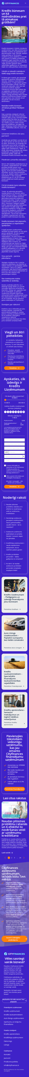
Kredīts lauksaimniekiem (13, 1015)
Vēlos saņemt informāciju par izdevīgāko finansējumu (15, 477)
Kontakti (7, 1054)
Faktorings (8, 1041)
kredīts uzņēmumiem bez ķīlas (14, 118)
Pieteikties (13, 368)
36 (23, 412)
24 (21, 412)
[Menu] (25, 3)
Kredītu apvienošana (12, 1034)
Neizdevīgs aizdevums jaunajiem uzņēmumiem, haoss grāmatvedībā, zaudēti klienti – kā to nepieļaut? (14, 522)
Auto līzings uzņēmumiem (14, 1018)
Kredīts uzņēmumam (12, 1011)
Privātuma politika (11, 1062)
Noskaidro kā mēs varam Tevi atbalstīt (13, 1000)
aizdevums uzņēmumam (12, 250)
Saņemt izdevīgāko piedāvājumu (13, 939)
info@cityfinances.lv (11, 1065)
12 (16, 412)
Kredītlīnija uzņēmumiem (13, 1037)
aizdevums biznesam (13, 319)
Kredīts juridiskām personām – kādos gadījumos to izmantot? (14, 556)
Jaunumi (7, 1058)
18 (18, 412)
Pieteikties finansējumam (14, 789)
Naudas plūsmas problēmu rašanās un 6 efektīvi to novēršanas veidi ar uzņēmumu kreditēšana (14, 509)
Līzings (6, 1045)
